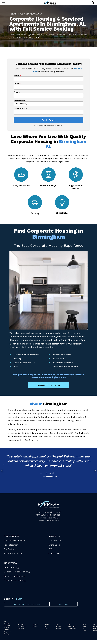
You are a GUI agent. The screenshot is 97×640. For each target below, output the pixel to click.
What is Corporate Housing (22, 626)
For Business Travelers (15, 540)
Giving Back (54, 545)
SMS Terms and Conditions (72, 626)
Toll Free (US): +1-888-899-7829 (26, 604)
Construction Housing (15, 580)
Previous (2, 471)
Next (95, 471)
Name (17, 75)
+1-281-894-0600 (51, 521)
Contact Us (54, 553)
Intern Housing (11, 567)
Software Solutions (13, 553)
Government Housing (14, 576)
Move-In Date (20, 108)
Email (17, 84)
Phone (17, 92)
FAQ (50, 549)
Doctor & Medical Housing (17, 571)
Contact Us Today (48, 385)
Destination (20, 100)
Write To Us (63, 604)
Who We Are (54, 540)
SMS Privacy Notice (58, 626)
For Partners (10, 549)
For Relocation (11, 545)
